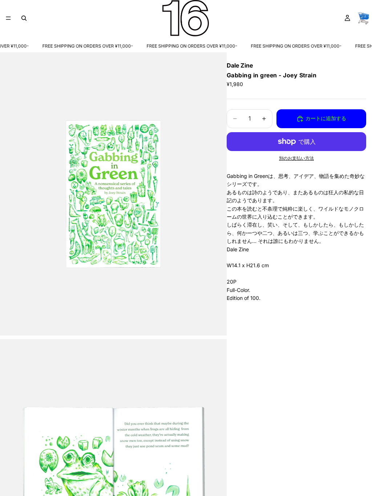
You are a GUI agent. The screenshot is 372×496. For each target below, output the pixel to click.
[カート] (363, 18)
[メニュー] (8, 18)
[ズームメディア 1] (113, 194)
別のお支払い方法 (296, 158)
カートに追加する (326, 118)
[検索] (24, 18)
